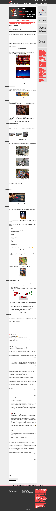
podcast (45, 73)
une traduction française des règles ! (16, 324)
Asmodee (45, 490)
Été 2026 (40, 26)
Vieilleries (28, 23)
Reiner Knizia (37, 504)
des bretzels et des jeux (42, 59)
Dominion (40, 60)
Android (43, 50)
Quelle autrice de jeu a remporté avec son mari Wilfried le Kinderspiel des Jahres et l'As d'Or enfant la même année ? (30, 485)
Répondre (35, 357)
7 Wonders (40, 50)
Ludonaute (40, 71)
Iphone (38, 498)
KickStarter (37, 499)
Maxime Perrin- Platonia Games (42, 27)
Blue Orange (37, 491)
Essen (44, 60)
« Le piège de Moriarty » (19, 118)
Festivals (41, 3)
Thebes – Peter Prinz (29, 490)
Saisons (45, 3)
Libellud (40, 70)
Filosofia (40, 64)
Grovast (10, 346)
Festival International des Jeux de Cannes (42, 63)
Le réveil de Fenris (16, 126)
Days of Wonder (41, 58)
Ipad (36, 498)
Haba (45, 64)
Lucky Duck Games (44, 70)
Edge (42, 60)
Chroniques (30, 3)
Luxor (22, 90)
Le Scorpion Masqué (41, 499)
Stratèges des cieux (11, 126)
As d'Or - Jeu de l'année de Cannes (42, 53)
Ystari (30, 23)
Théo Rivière (41, 506)
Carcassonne (44, 491)
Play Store (12, 81)
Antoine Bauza (43, 489)
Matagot (40, 72)
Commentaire (11, 464)
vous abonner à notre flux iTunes (22, 34)
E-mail (10, 475)
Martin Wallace (44, 71)
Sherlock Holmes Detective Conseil (12, 23)
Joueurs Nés (36, 3)
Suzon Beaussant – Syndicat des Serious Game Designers (42, 42)
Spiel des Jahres (38, 506)
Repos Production (41, 504)
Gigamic (43, 64)
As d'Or (46, 489)
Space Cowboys (19, 23)
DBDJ (44, 58)
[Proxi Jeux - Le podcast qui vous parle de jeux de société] (15, 1)
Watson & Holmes (26, 118)
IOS (45, 497)
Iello (43, 497)
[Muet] (33, 31)
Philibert (19, 247)
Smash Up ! (16, 23)
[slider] (35, 31)
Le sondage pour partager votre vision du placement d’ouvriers (22, 310)
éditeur (40, 81)
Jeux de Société (45, 498)
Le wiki (35, 0)
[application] (22, 31)
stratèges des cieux (22, 23)
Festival (40, 61)
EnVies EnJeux (40, 30)
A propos (38, 0)
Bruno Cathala (40, 491)
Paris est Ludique (41, 73)
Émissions (25, 3)
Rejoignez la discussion (25, 20)
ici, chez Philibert (24, 117)
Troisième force (25, 23)
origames (43, 72)
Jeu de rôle (41, 498)
